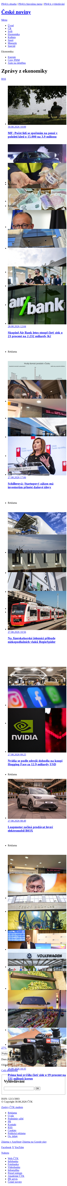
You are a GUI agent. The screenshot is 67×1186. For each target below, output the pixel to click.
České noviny (15, 1181)
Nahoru (5, 1152)
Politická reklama (17, 1133)
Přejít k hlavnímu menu (30, 4)
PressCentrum (15, 1173)
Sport (10, 40)
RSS (10, 1127)
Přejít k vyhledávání (54, 4)
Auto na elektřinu (17, 63)
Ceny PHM (14, 60)
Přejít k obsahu (9, 4)
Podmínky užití (15, 1118)
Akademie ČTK (16, 1176)
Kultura (12, 37)
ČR (9, 28)
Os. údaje (13, 1136)
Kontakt (12, 1124)
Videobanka (14, 1167)
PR (9, 1121)
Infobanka (13, 1161)
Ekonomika (14, 34)
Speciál (11, 46)
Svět (10, 31)
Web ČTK (13, 1158)
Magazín (12, 43)
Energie (12, 57)
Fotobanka (13, 1164)
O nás (11, 1115)
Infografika (13, 1170)
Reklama (12, 1112)
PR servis (13, 1179)
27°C (4, 1047)
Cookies (12, 1130)
